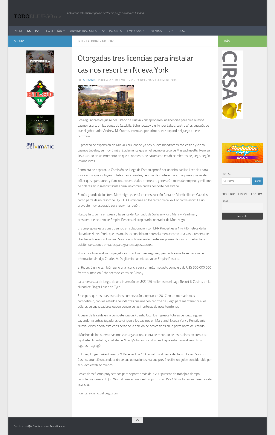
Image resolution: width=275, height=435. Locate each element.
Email (225, 201)
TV (168, 31)
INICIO (18, 31)
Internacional (88, 41)
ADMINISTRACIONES (83, 31)
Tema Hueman (57, 426)
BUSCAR (183, 31)
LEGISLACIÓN (53, 31)
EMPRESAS (134, 31)
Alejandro (89, 80)
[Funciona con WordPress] (29, 426)
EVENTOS (156, 31)
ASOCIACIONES (112, 31)
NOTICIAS (33, 31)
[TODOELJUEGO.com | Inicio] (38, 13)
